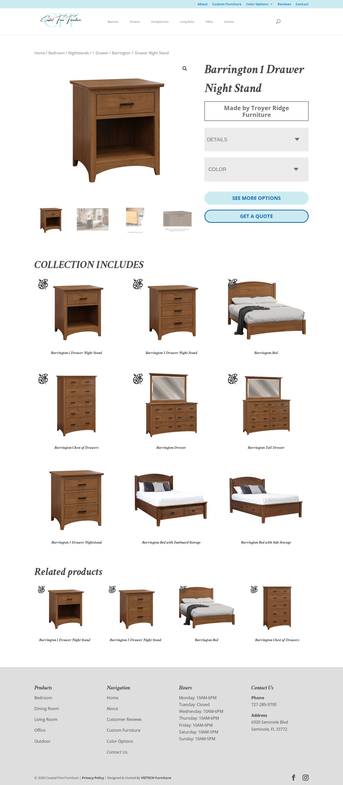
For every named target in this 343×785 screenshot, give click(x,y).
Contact (302, 4)
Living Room (187, 21)
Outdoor (229, 21)
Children (135, 21)
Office (209, 21)
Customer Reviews (124, 719)
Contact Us (117, 752)
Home (39, 52)
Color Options (257, 4)
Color (217, 169)
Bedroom (113, 21)
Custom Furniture (227, 4)
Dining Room (46, 708)
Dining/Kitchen (160, 21)
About (203, 4)
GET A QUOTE (256, 216)
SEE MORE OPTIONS (256, 198)
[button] (184, 68)
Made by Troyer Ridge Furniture (256, 111)
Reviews (284, 4)
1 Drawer (100, 52)
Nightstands (78, 52)
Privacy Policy (93, 777)
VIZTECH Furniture (156, 777)
